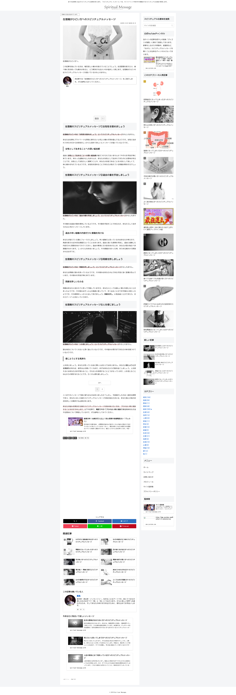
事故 (146, 403)
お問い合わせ (148, 477)
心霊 (146, 445)
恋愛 (146, 427)
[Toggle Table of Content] (102, 118)
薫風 (78, 596)
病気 (147, 397)
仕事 (146, 436)
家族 (146, 421)
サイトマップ (148, 472)
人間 (146, 418)
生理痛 (82, 437)
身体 (147, 409)
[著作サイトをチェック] (78, 609)
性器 (75, 437)
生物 (146, 442)
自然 (146, 415)
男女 (146, 424)
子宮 (87, 437)
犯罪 (146, 439)
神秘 (146, 448)
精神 (146, 406)
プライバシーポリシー (151, 491)
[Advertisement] (100, 102)
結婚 (146, 430)
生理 (66, 437)
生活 (146, 433)
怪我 (146, 400)
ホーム (145, 467)
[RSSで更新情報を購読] (84, 609)
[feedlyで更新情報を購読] (81, 609)
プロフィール (148, 482)
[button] (172, 25)
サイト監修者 (148, 486)
